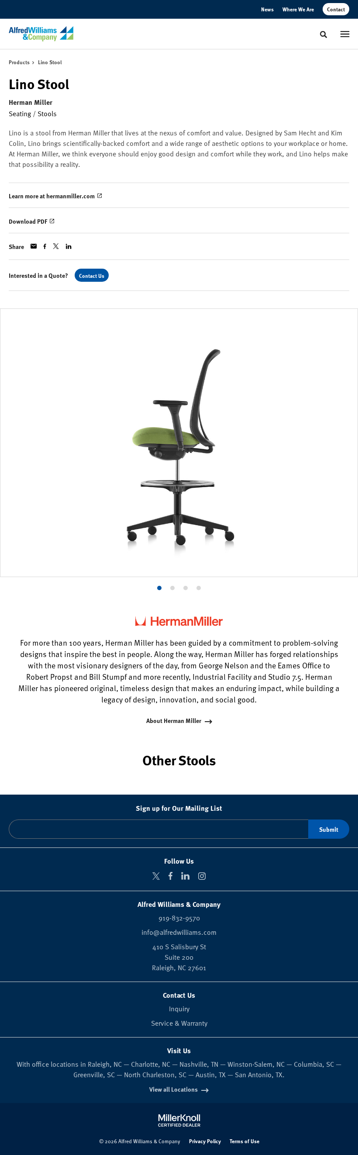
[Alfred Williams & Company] (41, 34)
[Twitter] (156, 876)
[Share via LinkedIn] (68, 246)
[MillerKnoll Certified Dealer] (179, 1120)
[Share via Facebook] (44, 246)
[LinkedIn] (185, 876)
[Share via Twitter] (56, 246)
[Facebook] (170, 876)
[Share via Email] (34, 246)
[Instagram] (202, 876)
